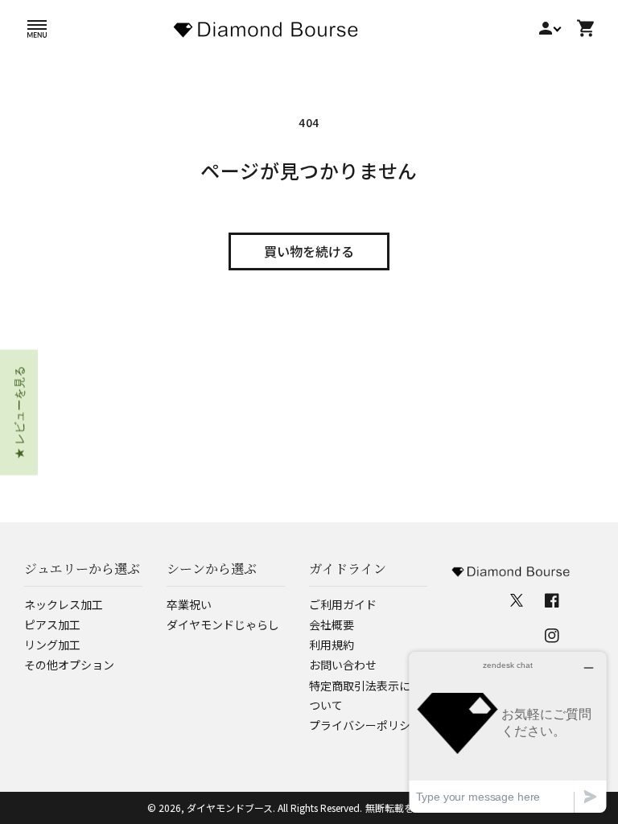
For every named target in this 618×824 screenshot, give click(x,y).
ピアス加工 (52, 624)
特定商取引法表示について (359, 695)
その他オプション (69, 665)
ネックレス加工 (63, 604)
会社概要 (331, 624)
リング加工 (52, 645)
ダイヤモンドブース (230, 807)
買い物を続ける (309, 251)
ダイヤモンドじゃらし (223, 624)
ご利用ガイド (343, 604)
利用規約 (331, 645)
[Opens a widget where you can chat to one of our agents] (507, 731)
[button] (37, 28)
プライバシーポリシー (365, 725)
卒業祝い (189, 604)
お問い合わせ (343, 665)
